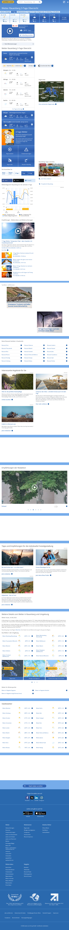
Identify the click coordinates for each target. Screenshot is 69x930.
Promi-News (8, 885)
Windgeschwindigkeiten (29, 830)
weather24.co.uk (9, 860)
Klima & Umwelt (27, 876)
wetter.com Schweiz (10, 837)
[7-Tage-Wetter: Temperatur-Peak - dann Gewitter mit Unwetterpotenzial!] (18, 230)
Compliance (7, 917)
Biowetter (26, 867)
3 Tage (14, 12)
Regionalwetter (9, 876)
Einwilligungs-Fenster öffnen (34, 913)
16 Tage (34, 12)
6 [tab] (41, 510)
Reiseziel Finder (27, 872)
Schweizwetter (9, 872)
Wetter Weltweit (9, 880)
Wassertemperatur (28, 837)
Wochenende (21, 12)
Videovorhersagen (10, 828)
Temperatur (27, 832)
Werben (7, 841)
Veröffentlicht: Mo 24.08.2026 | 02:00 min (11, 248)
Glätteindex (26, 869)
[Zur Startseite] (8, 1)
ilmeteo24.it (8, 856)
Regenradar (41, 12)
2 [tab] (31, 510)
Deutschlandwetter (10, 869)
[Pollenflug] (64, 2)
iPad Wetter (45, 830)
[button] (18, 57)
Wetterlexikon (9, 883)
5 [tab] (38, 510)
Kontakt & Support (47, 913)
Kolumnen (8, 830)
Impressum (55, 913)
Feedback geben (32, 32)
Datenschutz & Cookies (20, 913)
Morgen (8, 12)
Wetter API (8, 845)
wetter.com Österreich (11, 839)
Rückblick (56, 12)
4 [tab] (36, 510)
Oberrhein (18, 630)
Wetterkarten (28, 825)
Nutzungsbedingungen (26, 917)
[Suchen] (39, 2)
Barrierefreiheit (16, 917)
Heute (2, 12)
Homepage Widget (10, 843)
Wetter (7, 825)
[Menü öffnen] (67, 2)
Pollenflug (49, 12)
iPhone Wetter (45, 828)
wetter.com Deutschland (11, 834)
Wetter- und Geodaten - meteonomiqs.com (11, 848)
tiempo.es (8, 851)
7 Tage (28, 12)
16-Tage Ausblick (64, 18)
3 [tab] (33, 510)
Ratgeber (26, 864)
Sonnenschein (27, 834)
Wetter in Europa (9, 878)
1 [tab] (28, 510)
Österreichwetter (10, 874)
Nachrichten (8, 867)
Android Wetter (46, 832)
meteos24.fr (8, 853)
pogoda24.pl (8, 858)
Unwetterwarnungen (10, 832)
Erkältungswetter (28, 874)
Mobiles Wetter (46, 825)
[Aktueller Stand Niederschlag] (51, 92)
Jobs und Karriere (9, 913)
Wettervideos (9, 864)
